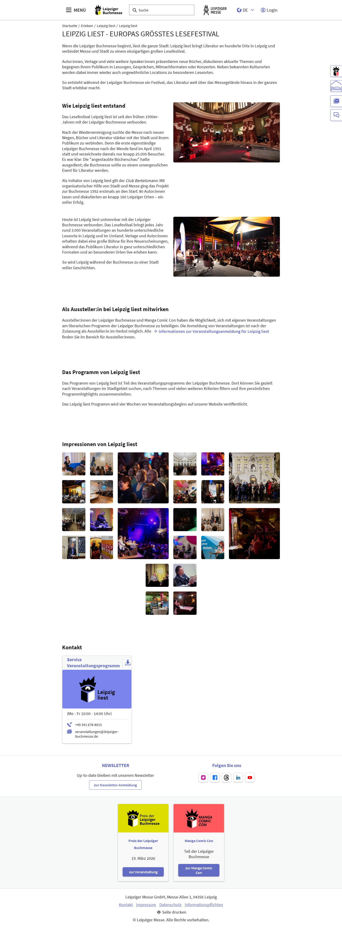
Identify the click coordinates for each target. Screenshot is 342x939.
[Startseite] (108, 10)
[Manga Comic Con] (336, 71)
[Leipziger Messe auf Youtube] (250, 777)
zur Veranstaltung (143, 872)
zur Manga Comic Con (198, 870)
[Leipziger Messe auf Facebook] (215, 777)
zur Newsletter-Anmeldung (115, 785)
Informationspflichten (204, 904)
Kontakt (126, 904)
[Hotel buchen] (336, 86)
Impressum (146, 904)
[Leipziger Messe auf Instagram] (203, 777)
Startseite (69, 25)
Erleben (87, 25)
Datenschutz (170, 904)
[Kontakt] (336, 115)
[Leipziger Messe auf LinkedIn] (238, 777)
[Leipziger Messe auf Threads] (226, 777)
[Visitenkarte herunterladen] (128, 662)
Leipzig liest (106, 25)
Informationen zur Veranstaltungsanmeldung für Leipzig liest (214, 331)
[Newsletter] (336, 101)
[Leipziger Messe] (215, 10)
